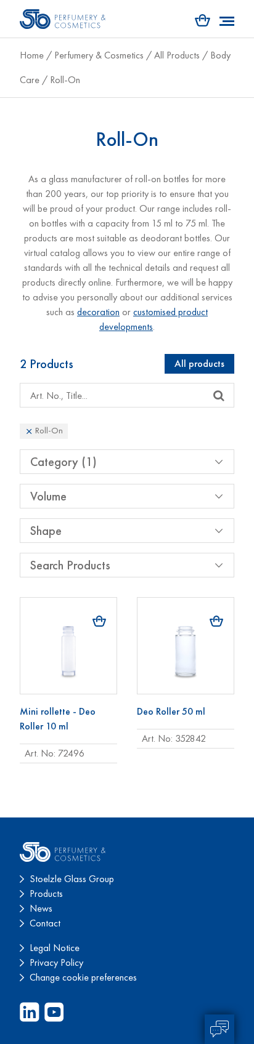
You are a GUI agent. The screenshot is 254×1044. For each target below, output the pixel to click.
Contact (45, 923)
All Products (177, 55)
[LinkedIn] (29, 1012)
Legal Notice (55, 948)
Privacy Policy (56, 962)
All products (199, 363)
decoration (98, 312)
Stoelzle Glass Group (72, 879)
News (41, 908)
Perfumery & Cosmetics (99, 55)
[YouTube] (54, 1012)
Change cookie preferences (83, 977)
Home (32, 55)
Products (46, 893)
